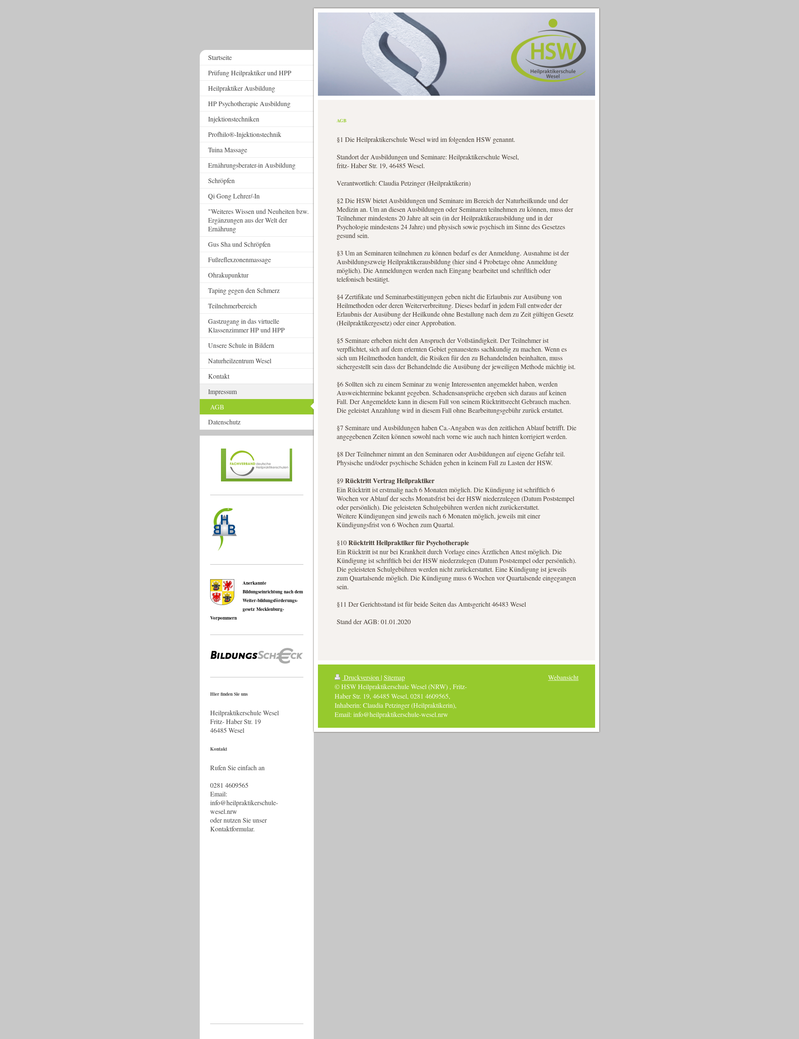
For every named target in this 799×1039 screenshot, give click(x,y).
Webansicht (563, 677)
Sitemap (394, 677)
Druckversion (361, 677)
